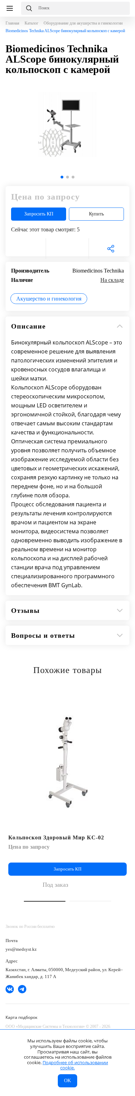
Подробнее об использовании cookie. (75, 1065)
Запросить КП (38, 214)
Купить (96, 214)
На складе (112, 280)
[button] (62, 177)
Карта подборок (21, 1017)
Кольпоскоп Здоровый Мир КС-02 (56, 837)
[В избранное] (24, 248)
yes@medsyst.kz (21, 949)
